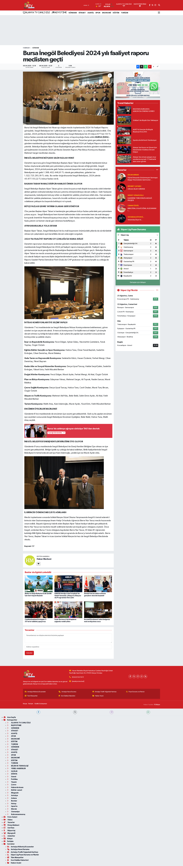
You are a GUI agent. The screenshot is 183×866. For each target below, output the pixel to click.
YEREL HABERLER (18, 768)
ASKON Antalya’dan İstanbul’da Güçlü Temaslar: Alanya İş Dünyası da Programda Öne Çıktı (67, 595)
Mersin (14, 809)
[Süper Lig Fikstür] (157, 290)
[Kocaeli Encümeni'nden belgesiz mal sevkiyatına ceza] (98, 610)
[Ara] (159, 5)
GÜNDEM (73, 13)
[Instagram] (138, 676)
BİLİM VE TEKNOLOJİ (19, 766)
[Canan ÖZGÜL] (121, 208)
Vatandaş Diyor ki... (136, 217)
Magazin (15, 793)
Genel (13, 776)
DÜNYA (14, 774)
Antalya (14, 795)
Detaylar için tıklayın (138, 282)
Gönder (29, 653)
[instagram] (111, 712)
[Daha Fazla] (150, 66)
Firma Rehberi (13, 825)
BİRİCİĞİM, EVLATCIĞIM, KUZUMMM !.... (142, 210)
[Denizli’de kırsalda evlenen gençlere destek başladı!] (98, 584)
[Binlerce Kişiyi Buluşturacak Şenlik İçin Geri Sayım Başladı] (39, 584)
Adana (14, 798)
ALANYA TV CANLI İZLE (37, 12)
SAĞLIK (14, 771)
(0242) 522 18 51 (78, 677)
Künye (25, 703)
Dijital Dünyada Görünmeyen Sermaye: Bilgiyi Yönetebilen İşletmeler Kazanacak (143, 179)
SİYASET (82, 13)
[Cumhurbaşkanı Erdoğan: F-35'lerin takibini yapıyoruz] (39, 610)
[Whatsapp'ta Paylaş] (146, 66)
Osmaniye (15, 811)
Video (9, 820)
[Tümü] (157, 170)
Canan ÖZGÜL (133, 205)
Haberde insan (17, 787)
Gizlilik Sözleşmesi (40, 703)
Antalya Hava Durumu (69, 691)
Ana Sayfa (11, 717)
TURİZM (124, 13)
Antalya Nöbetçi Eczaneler (36, 691)
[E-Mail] (38, 564)
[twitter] (75, 712)
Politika (14, 779)
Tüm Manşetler (32, 696)
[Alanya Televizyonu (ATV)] (29, 5)
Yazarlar (11, 822)
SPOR (97, 13)
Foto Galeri (12, 817)
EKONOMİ (106, 13)
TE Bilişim (157, 704)
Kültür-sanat (16, 790)
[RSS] (145, 676)
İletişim (30, 703)
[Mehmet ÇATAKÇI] (121, 188)
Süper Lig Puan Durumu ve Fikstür (25, 855)
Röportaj (11, 830)
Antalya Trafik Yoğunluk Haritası (105, 691)
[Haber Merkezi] (30, 560)
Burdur (14, 801)
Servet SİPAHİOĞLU (135, 195)
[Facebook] (130, 676)
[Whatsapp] (141, 676)
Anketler (11, 836)
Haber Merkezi (44, 559)
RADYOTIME (60, 12)
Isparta (14, 806)
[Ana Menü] (159, 12)
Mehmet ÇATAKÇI (134, 186)
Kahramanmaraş (18, 814)
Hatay (13, 803)
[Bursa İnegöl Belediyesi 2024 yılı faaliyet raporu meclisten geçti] (68, 98)
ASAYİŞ (90, 13)
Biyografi (11, 833)
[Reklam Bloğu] (138, 85)
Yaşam (14, 782)
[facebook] (38, 712)
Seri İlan (10, 828)
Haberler (26, 48)
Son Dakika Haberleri (68, 696)
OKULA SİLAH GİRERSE (136, 189)
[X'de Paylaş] (141, 66)
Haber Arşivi (99, 696)
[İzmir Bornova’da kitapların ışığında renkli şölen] (68, 610)
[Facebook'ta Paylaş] (137, 66)
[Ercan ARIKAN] (121, 177)
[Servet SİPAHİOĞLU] (121, 198)
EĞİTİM (116, 13)
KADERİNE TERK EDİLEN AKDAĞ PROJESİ (140, 199)
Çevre (13, 785)
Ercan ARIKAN (133, 175)
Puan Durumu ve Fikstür (137, 691)
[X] (134, 676)
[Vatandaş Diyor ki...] (121, 218)
